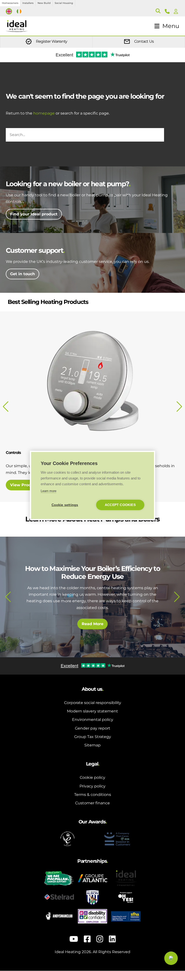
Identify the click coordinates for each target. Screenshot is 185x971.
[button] (8, 597)
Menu (170, 25)
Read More (92, 623)
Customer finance (92, 803)
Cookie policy (92, 777)
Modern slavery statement (92, 711)
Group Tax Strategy (92, 736)
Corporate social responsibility (92, 702)
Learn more (48, 491)
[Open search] (158, 11)
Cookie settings (65, 505)
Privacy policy (92, 786)
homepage (44, 113)
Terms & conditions (92, 794)
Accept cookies (120, 505)
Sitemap (92, 745)
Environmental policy (92, 719)
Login (176, 11)
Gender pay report (92, 728)
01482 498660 (168, 11)
